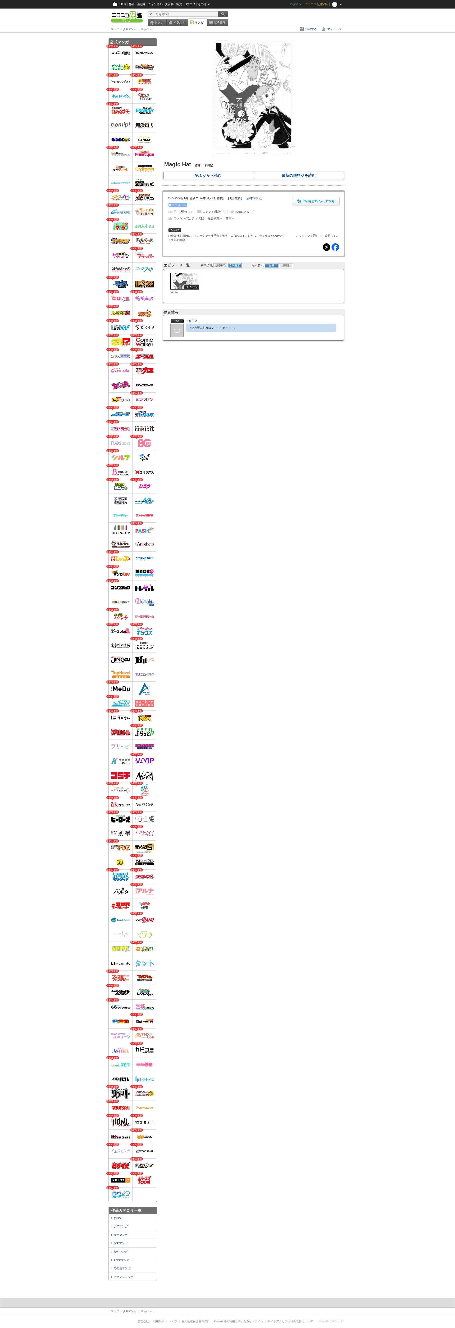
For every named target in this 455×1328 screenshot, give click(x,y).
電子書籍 (219, 22)
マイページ (334, 29)
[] (254, 198)
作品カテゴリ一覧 (126, 1210)
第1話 (174, 292)
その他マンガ (122, 1268)
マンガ (199, 22)
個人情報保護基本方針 (196, 1321)
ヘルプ (173, 1321)
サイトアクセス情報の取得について (290, 1321)
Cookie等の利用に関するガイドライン (238, 1321)
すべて (118, 1218)
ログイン (295, 4)
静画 (132, 4)
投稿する (311, 29)
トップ (159, 22)
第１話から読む (208, 175)
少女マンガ (121, 1243)
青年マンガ (121, 1235)
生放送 (141, 4)
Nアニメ (190, 4)
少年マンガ (121, 1226)
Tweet (326, 247)
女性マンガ (121, 1251)
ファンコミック (123, 1276)
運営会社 (143, 1321)
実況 (179, 4)
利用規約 (158, 1321)
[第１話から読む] (254, 156)
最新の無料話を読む (299, 175)
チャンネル (155, 4)
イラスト (179, 22)
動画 (123, 4)
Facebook (335, 247)
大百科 (169, 4)
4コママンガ (121, 1260)
